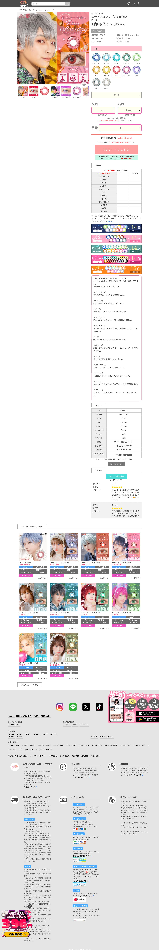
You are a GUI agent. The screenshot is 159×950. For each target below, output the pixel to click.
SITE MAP (45, 716)
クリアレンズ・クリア (44, 749)
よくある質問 (64, 756)
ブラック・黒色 (83, 745)
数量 (94, 127)
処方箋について (29, 787)
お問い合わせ (95, 756)
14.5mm (53, 734)
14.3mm (36, 734)
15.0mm (19, 736)
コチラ (109, 221)
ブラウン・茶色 (13, 745)
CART (35, 716)
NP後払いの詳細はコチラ (82, 856)
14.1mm (19, 734)
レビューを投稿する (116, 476)
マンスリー (84, 724)
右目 (121, 104)
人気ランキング (13, 724)
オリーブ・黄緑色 (110, 745)
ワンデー (66, 724)
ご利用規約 (53, 756)
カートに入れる (119, 149)
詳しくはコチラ (135, 775)
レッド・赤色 (58, 745)
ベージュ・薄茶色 (44, 745)
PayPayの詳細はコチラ (84, 896)
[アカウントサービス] (138, 3)
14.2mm (28, 734)
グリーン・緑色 (125, 745)
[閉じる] (30, 906)
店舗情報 (75, 756)
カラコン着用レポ (106, 736)
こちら (39, 938)
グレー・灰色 (70, 745)
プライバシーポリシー (38, 756)
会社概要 (84, 756)
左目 (94, 104)
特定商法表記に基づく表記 (17, 756)
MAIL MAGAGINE (23, 716)
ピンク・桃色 (97, 745)
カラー (96, 48)
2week (74, 724)
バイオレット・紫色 (26, 749)
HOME (11, 716)
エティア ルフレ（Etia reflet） (44, 10)
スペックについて (116, 464)
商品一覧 (27, 10)
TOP (20, 10)
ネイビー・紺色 (139, 745)
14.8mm (11, 736)
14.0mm (11, 734)
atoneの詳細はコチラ (80, 881)
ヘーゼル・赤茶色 (28, 745)
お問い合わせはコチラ (81, 777)
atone (84, 876)
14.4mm (44, 734)
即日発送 (94, 736)
